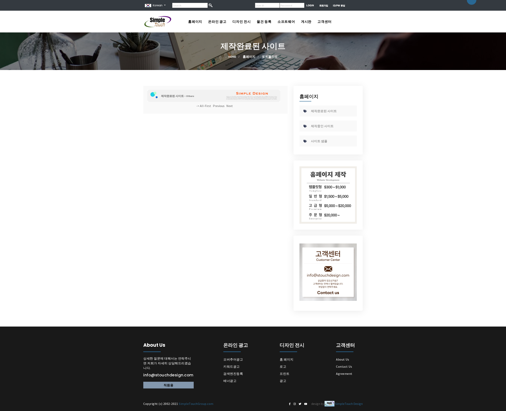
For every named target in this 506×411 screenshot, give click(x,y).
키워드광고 (231, 366)
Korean (156, 5)
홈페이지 (195, 21)
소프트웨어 (286, 21)
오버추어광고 (233, 359)
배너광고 (229, 381)
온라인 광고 (217, 21)
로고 (283, 366)
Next (229, 106)
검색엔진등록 (233, 374)
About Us (342, 359)
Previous (219, 106)
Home (232, 57)
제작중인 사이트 (322, 126)
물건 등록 (264, 21)
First (208, 106)
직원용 (169, 385)
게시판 (306, 21)
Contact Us (344, 366)
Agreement (344, 374)
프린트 (285, 374)
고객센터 (324, 21)
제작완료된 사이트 (324, 111)
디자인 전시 (241, 21)
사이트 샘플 (319, 141)
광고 (283, 381)
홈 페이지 (287, 359)
